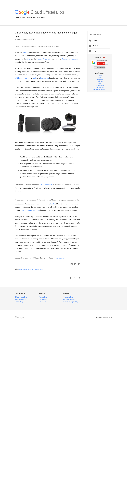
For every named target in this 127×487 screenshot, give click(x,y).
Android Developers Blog (70, 302)
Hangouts (100, 79)
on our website (58, 258)
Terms (110, 317)
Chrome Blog (43, 299)
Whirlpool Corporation (23, 78)
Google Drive (100, 85)
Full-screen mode (46, 185)
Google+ (99, 83)
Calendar (100, 81)
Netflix (34, 78)
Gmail (100, 78)
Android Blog (43, 297)
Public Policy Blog (20, 299)
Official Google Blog (21, 297)
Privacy (105, 317)
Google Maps (100, 87)
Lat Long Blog (43, 302)
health (52, 204)
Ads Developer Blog (69, 299)
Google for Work (38, 269)
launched (25, 53)
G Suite (100, 76)
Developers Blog (68, 297)
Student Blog (19, 302)
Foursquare (44, 78)
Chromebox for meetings (71, 59)
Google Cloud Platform (100, 89)
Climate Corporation (43, 59)
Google (98, 317)
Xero (28, 59)
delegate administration (30, 210)
